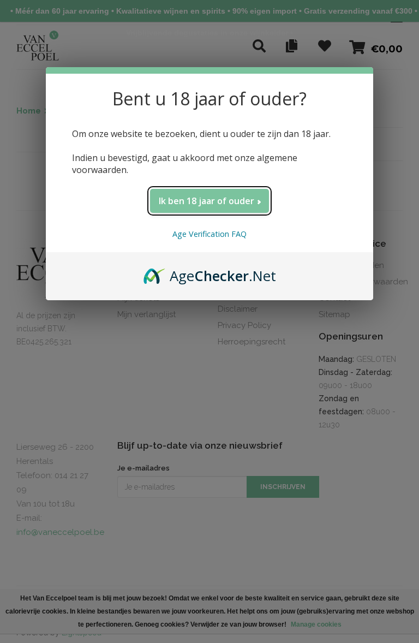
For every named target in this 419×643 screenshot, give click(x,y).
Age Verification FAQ (209, 234)
